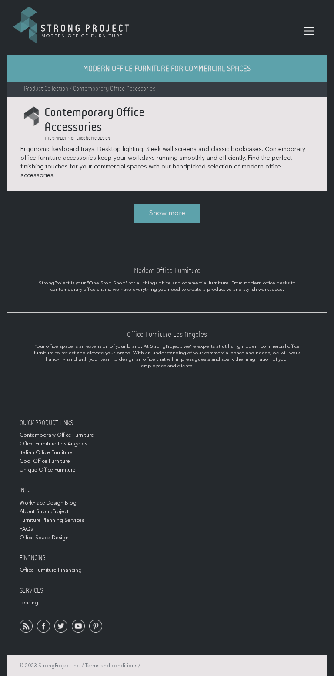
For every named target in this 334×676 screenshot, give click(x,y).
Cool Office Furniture (45, 461)
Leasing (29, 603)
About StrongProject (44, 511)
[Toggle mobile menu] (309, 31)
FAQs (26, 529)
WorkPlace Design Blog (48, 503)
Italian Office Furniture (46, 452)
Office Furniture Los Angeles (53, 444)
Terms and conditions (111, 666)
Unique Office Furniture (48, 470)
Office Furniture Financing (51, 570)
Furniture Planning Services (52, 520)
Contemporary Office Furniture (57, 435)
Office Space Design (44, 537)
